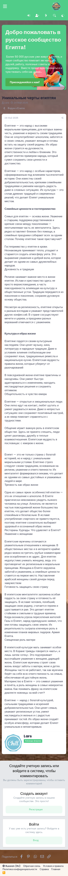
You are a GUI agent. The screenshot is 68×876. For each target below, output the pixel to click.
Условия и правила (53, 866)
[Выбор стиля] (63, 15)
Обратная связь (31, 866)
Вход (36, 840)
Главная (55, 869)
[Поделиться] (62, 118)
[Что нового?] (46, 15)
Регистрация (36, 809)
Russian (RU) (12, 866)
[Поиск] (54, 15)
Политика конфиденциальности (20, 869)
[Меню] (5, 6)
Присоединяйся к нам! (25, 82)
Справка (44, 869)
